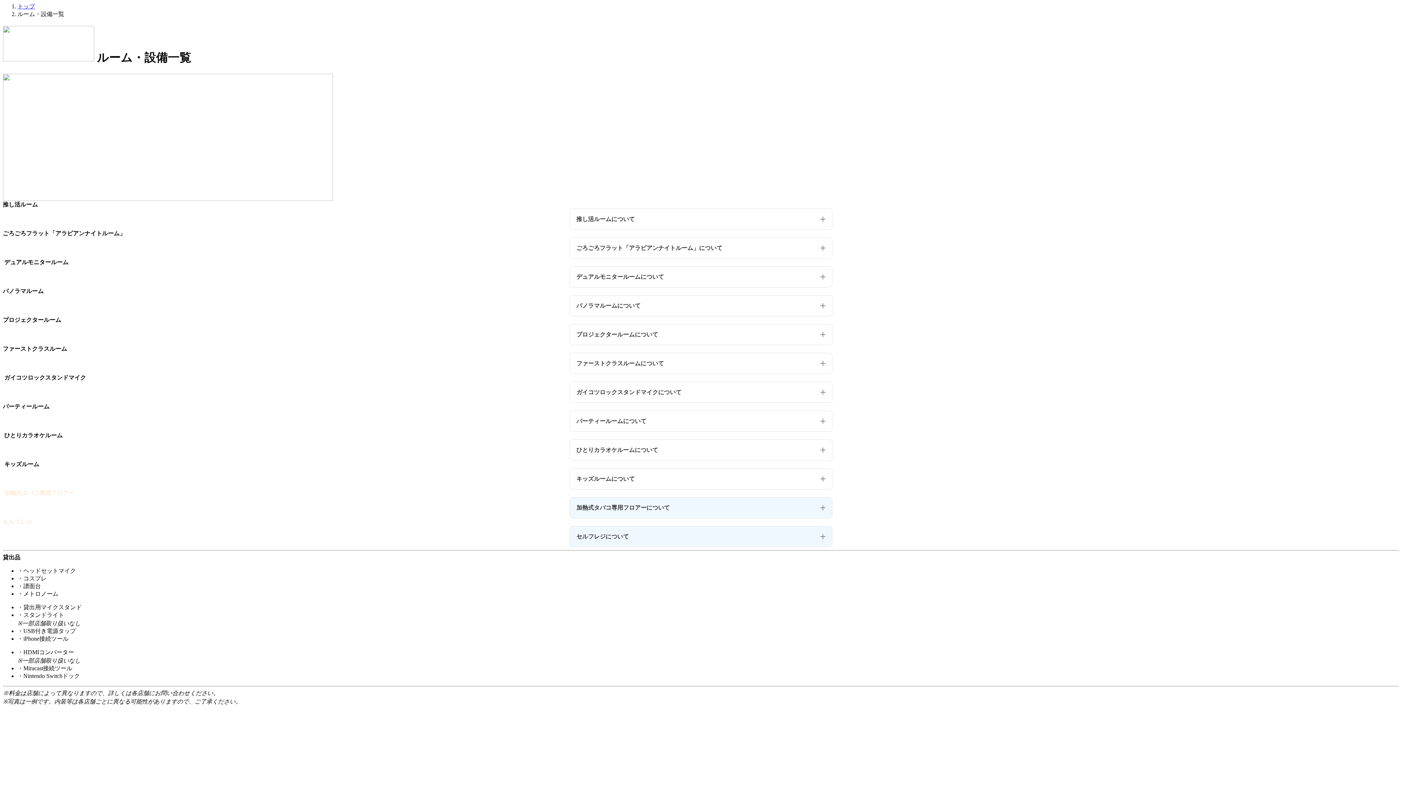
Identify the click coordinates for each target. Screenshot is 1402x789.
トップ (26, 6)
